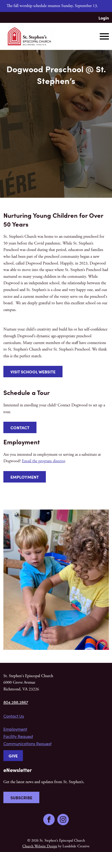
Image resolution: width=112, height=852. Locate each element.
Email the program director (43, 461)
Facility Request (18, 736)
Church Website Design (39, 846)
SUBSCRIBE (21, 797)
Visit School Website (32, 371)
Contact (19, 427)
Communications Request (27, 743)
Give (13, 755)
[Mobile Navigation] (103, 36)
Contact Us (13, 716)
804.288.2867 (15, 702)
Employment (24, 477)
